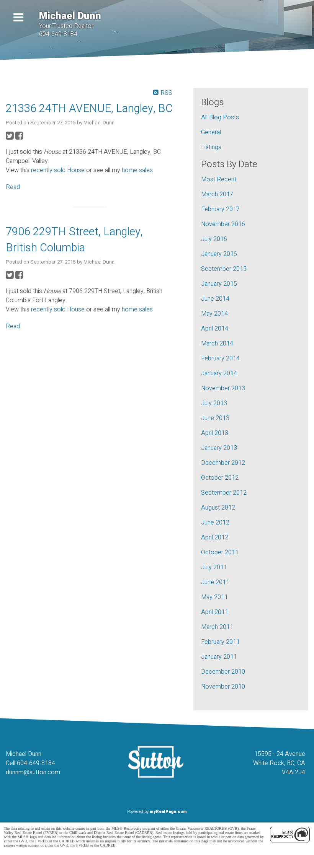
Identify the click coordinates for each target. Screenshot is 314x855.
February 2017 (220, 209)
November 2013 (223, 388)
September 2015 (224, 269)
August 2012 (218, 507)
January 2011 (219, 656)
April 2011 (214, 612)
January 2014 (219, 373)
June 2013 (215, 418)
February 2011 (220, 642)
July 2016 (214, 239)
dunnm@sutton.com (33, 772)
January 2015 (219, 283)
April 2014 (214, 328)
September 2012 (224, 492)
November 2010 (223, 686)
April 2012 (214, 537)
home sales (137, 170)
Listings (211, 147)
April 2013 (214, 433)
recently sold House (58, 170)
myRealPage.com (168, 811)
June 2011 (215, 582)
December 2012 (223, 462)
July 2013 (214, 403)
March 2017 (217, 194)
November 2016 (223, 224)
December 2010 (223, 671)
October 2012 (220, 477)
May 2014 (214, 313)
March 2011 (217, 627)
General (211, 132)
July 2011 (214, 567)
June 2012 (215, 522)
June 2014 (215, 298)
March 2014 (217, 343)
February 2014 (220, 358)
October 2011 (220, 552)
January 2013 (219, 448)
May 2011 (214, 597)
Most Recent (218, 179)
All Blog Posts (220, 117)
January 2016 (219, 254)
